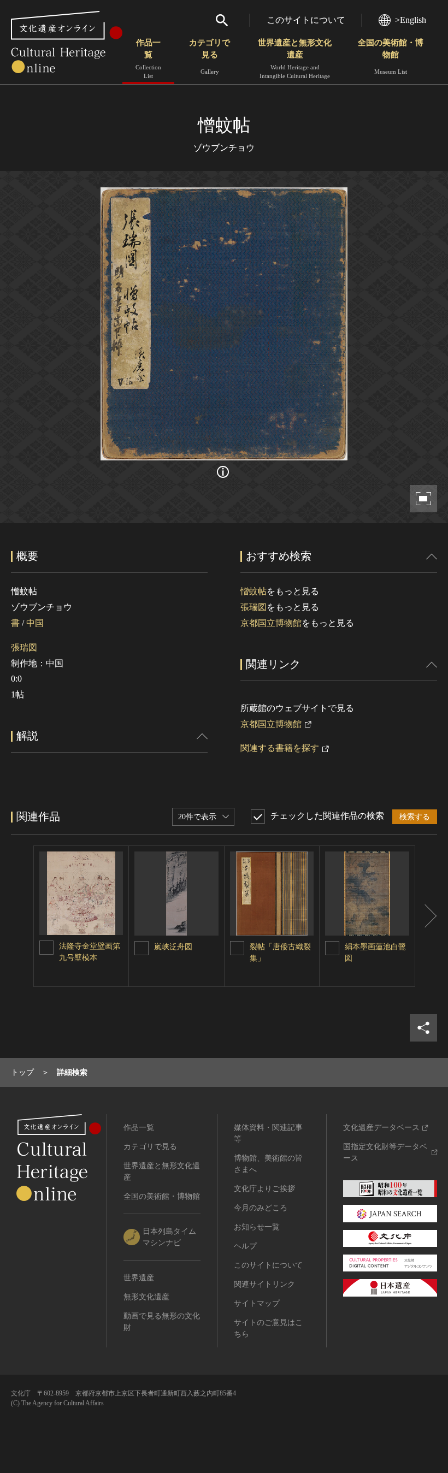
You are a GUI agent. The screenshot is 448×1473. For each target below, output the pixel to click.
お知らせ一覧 (257, 1227)
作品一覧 (148, 58)
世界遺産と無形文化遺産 (295, 58)
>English (410, 20)
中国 (35, 623)
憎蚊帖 (253, 591)
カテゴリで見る (209, 56)
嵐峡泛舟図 (173, 947)
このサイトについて (306, 20)
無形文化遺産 (146, 1297)
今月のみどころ (260, 1208)
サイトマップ (257, 1303)
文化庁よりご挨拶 (264, 1189)
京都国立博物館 (271, 623)
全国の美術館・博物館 (390, 56)
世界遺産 (138, 1278)
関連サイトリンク (264, 1284)
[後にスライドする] (426, 916)
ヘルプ (245, 1246)
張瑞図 (24, 647)
